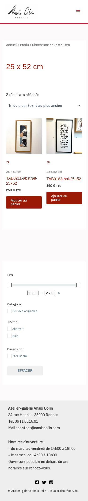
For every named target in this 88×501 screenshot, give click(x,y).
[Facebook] (37, 482)
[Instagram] (51, 482)
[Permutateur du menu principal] (78, 12)
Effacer (25, 370)
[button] (8, 163)
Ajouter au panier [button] (19, 202)
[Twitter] (44, 482)
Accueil (11, 45)
